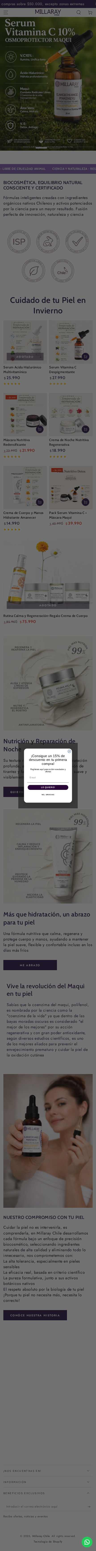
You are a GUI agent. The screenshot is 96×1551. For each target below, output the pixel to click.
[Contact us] (87, 1542)
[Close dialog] (69, 751)
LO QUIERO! (48, 787)
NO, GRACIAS (48, 795)
